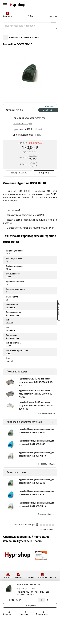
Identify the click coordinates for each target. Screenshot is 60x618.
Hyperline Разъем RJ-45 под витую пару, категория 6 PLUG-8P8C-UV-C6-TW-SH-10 (36, 405)
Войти (30, 16)
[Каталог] (5, 4)
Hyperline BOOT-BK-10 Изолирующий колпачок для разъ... (33, 593)
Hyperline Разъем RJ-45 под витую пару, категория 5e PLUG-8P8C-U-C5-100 (36, 382)
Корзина (53, 16)
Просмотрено (42, 614)
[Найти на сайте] (54, 26)
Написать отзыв (46, 529)
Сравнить (7, 614)
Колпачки (13, 37)
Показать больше (46, 413)
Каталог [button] (8, 577)
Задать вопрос (59, 309)
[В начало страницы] (54, 612)
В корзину (44, 172)
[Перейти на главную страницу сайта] (24, 5)
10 (7, 300)
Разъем (9, 323)
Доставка (30, 577)
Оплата (18, 577)
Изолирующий (12, 315)
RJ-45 (8, 346)
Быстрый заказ (19, 172)
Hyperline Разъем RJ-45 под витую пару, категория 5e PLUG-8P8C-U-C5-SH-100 (36, 393)
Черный (9, 361)
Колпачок (10, 307)
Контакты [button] (7, 16)
